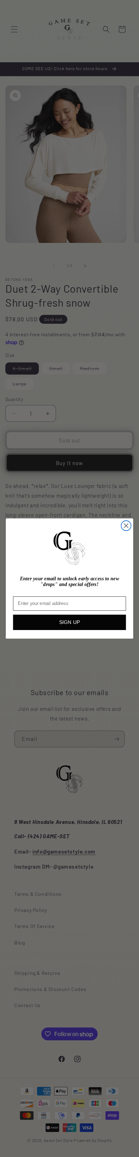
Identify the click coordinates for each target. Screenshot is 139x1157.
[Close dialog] (126, 526)
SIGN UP (69, 622)
